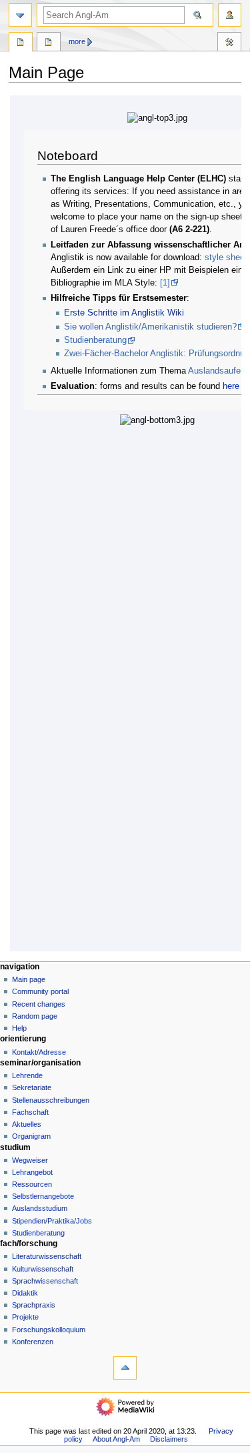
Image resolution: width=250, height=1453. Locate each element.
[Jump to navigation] (20, 15)
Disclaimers (169, 1439)
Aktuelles (26, 1124)
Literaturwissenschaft (46, 1256)
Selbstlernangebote (43, 1196)
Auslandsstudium (39, 1208)
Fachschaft (30, 1112)
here (231, 386)
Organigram (31, 1136)
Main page (28, 979)
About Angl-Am (116, 1439)
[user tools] (229, 15)
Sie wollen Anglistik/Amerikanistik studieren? (150, 327)
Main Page (20, 43)
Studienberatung (95, 340)
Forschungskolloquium (48, 1330)
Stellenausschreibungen (50, 1100)
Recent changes (38, 1004)
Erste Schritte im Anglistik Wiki (124, 313)
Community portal (40, 991)
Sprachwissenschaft (45, 1281)
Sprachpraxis (33, 1305)
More (77, 41)
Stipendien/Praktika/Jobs (52, 1221)
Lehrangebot (32, 1172)
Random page (34, 1016)
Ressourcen (32, 1184)
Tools (229, 43)
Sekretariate (31, 1087)
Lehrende (27, 1075)
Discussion (48, 43)
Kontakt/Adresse (39, 1052)
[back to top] (125, 1368)
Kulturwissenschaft (42, 1269)
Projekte (25, 1317)
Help (19, 1028)
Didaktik (25, 1293)
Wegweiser (30, 1160)
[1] (165, 283)
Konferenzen (32, 1342)
